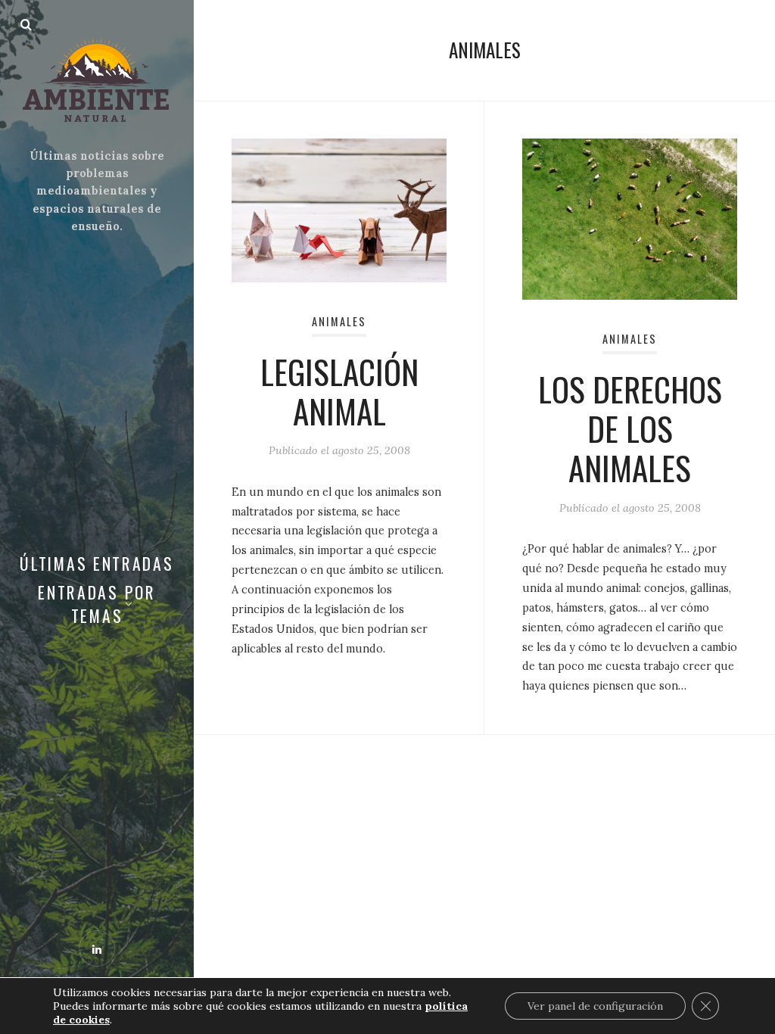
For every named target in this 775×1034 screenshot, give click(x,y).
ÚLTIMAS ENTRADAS (96, 563)
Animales (339, 321)
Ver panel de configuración (595, 1006)
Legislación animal (339, 390)
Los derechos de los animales (630, 427)
